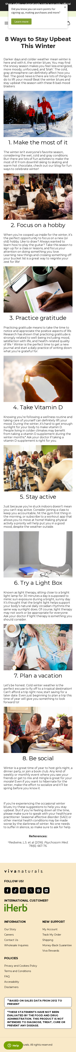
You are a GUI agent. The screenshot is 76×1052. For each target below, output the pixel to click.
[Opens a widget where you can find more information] (13, 1045)
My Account (49, 929)
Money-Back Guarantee (57, 945)
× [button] (65, 7)
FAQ (7, 976)
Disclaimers (11, 987)
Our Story (10, 929)
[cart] (68, 23)
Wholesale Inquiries (16, 945)
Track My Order (51, 934)
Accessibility (11, 981)
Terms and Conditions (17, 971)
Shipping (47, 940)
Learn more (21, 21)
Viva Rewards (50, 950)
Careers (9, 934)
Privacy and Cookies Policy (20, 965)
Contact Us (11, 940)
